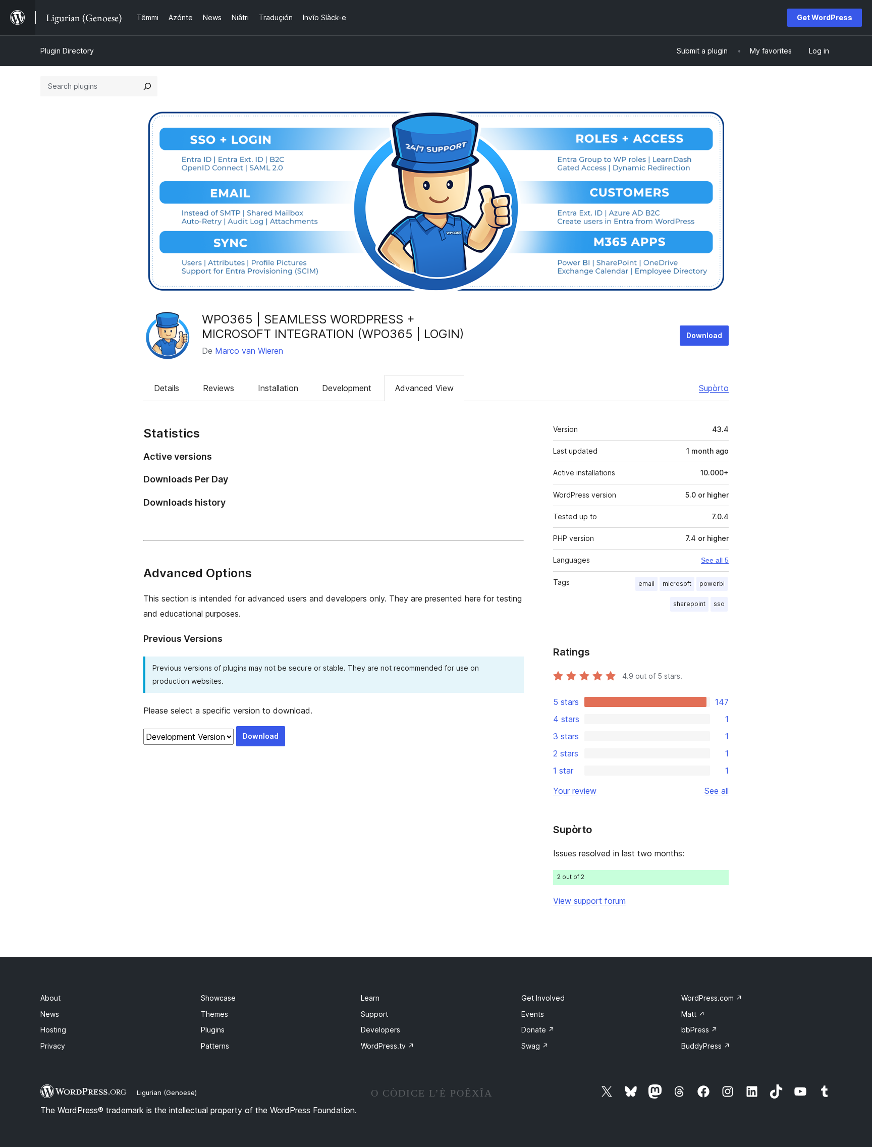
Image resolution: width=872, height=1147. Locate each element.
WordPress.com (711, 998)
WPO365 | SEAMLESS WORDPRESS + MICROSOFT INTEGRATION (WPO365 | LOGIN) (333, 326)
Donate (538, 1029)
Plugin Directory (67, 50)
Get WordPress (824, 17)
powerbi (712, 583)
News (49, 1014)
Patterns (215, 1046)
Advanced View (424, 388)
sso (719, 604)
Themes (214, 1014)
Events (532, 1014)
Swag (535, 1046)
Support (374, 1014)
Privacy (52, 1046)
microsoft (677, 583)
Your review (574, 791)
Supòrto (714, 388)
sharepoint (689, 604)
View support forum (589, 901)
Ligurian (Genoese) (167, 1092)
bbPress (699, 1029)
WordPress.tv (387, 1046)
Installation (278, 388)
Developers (380, 1029)
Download (704, 335)
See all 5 (715, 560)
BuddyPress (705, 1046)
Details (166, 388)
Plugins (213, 1029)
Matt (693, 1014)
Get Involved (543, 998)
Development (346, 388)
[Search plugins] (147, 86)
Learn (370, 998)
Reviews (218, 388)
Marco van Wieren (249, 351)
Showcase (218, 998)
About (50, 998)
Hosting (53, 1029)
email (646, 583)
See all (716, 791)
